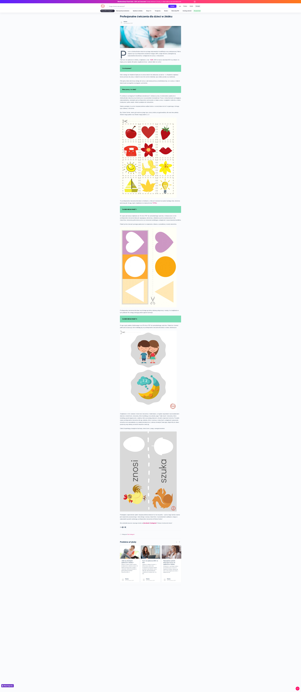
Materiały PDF (175, 10)
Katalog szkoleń (187, 10)
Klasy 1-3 (148, 10)
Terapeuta (157, 10)
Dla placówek (197, 10)
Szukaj (172, 6)
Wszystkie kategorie (107, 10)
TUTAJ (154, 203)
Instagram (153, 523)
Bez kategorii (131, 534)
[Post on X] (125, 527)
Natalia (125, 21)
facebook (146, 523)
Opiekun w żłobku (138, 10)
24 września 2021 (128, 23)
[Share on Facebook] (123, 527)
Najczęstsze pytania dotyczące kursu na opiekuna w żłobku (169, 562)
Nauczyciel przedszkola (122, 10)
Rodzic (166, 10)
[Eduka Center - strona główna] (102, 6)
